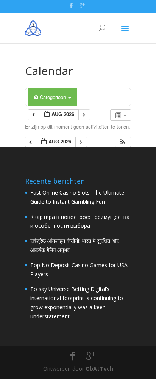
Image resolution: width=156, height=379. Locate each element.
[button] (122, 142)
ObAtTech (99, 368)
